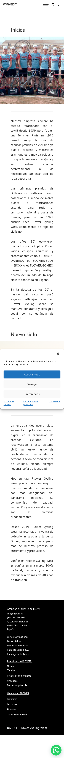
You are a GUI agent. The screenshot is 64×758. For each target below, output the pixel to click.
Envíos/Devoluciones (17, 636)
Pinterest (11, 709)
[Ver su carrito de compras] (52, 4)
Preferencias (32, 394)
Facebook (12, 704)
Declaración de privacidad (30, 403)
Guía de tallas (14, 641)
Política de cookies (9, 403)
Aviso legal (12, 680)
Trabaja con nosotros (18, 714)
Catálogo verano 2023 (18, 649)
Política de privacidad (17, 685)
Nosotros (12, 666)
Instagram (12, 699)
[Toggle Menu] (46, 4)
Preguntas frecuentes (17, 645)
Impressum (54, 401)
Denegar (32, 384)
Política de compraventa (19, 675)
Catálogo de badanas (18, 654)
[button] (58, 354)
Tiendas (11, 670)
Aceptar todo (32, 374)
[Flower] (10, 4)
